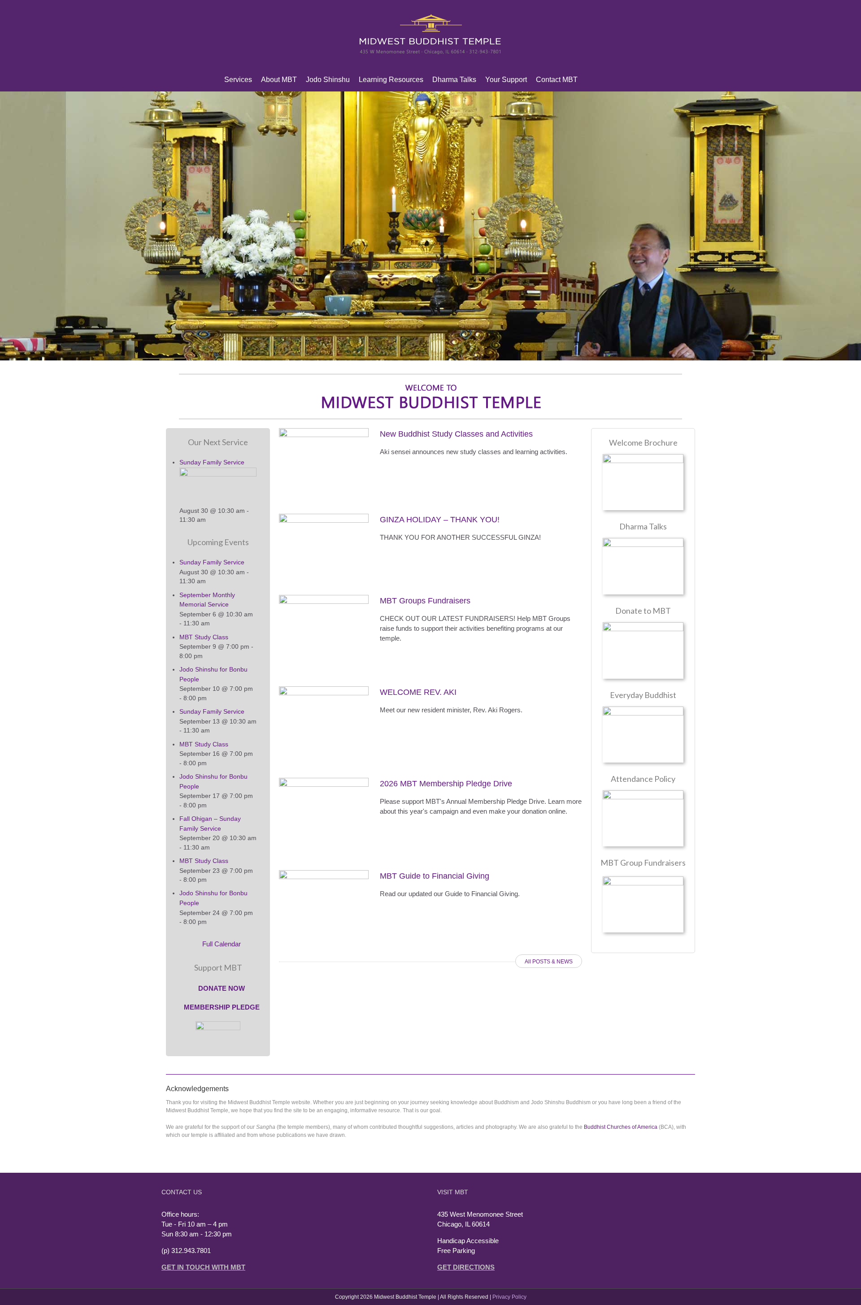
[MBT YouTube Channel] (618, 80)
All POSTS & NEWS (549, 961)
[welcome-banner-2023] (430, 378)
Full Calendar (220, 944)
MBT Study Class (203, 637)
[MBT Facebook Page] (603, 80)
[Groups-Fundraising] (643, 880)
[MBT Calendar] (589, 80)
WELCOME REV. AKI (418, 692)
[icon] (643, 710)
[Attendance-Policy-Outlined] (643, 794)
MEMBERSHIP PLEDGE (221, 1007)
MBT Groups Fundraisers (425, 600)
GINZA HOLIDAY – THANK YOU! (440, 519)
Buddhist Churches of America (620, 1127)
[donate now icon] (643, 625)
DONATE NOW (220, 988)
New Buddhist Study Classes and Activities (456, 433)
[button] (632, 80)
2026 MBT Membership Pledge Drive (446, 783)
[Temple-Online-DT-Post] (643, 541)
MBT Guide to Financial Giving (434, 875)
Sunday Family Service (211, 462)
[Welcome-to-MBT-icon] (643, 457)
